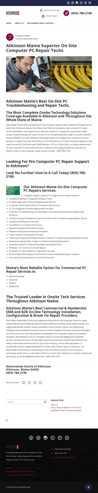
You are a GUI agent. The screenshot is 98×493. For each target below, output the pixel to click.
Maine (27, 35)
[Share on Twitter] (29, 382)
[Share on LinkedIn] (40, 382)
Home (8, 23)
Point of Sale (14, 254)
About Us (19, 23)
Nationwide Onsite (31, 39)
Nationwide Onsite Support (40, 23)
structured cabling (61, 336)
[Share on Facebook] (23, 382)
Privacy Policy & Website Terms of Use (66, 407)
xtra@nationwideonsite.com (65, 457)
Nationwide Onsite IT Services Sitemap (66, 410)
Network (60, 254)
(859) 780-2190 (81, 13)
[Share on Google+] (35, 382)
